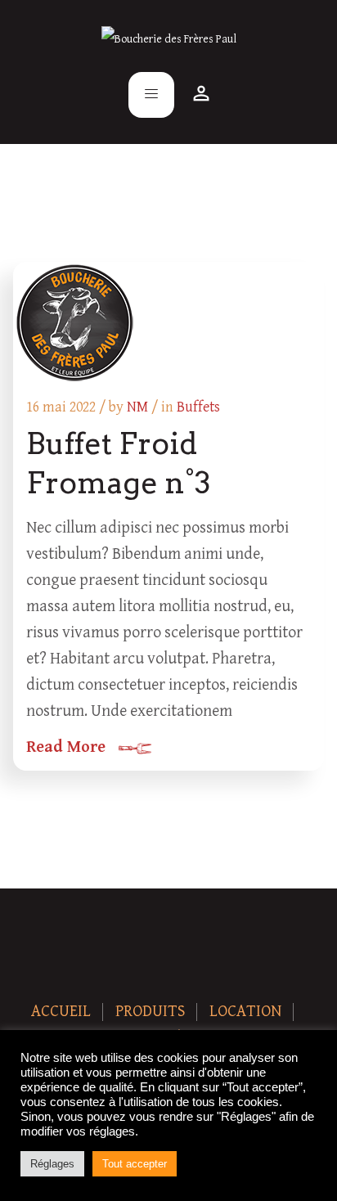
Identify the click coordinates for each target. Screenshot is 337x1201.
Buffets (198, 407)
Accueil (61, 1011)
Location (245, 1011)
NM (137, 407)
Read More (66, 747)
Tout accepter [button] (134, 1164)
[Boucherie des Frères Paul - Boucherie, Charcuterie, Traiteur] (168, 39)
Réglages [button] (52, 1164)
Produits (150, 1011)
